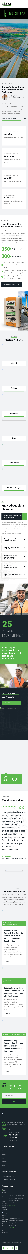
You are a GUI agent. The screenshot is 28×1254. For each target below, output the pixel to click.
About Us (4, 1154)
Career (3, 1165)
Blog (3, 1158)
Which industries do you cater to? (13, 575)
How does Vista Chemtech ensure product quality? (12, 566)
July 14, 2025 (12, 1205)
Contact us (4, 1161)
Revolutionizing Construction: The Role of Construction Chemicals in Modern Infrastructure (13, 1046)
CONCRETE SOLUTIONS (8, 1176)
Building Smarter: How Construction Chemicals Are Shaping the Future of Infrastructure (14, 992)
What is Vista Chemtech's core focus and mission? (13, 516)
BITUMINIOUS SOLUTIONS (8, 1180)
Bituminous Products (12, 924)
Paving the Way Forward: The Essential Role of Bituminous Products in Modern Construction (13, 935)
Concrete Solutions (11, 982)
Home (3, 1151)
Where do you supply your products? (11, 548)
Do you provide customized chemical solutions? (12, 539)
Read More (7, 961)
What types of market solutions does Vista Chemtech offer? (10, 557)
